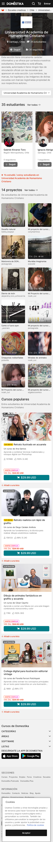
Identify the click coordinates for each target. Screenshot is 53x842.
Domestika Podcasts (10, 781)
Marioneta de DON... (10, 261)
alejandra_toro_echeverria (13, 296)
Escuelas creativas (17, 10)
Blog (31, 793)
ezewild (31, 264)
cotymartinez (34, 232)
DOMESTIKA (15, 3)
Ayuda (37, 793)
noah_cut (32, 296)
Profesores (29, 797)
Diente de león (8, 293)
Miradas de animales (37, 357)
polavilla (5, 360)
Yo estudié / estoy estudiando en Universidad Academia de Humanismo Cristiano (21, 178)
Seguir (16, 49)
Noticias (24, 793)
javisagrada (6, 264)
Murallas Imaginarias (37, 261)
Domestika (5, 793)
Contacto (16, 793)
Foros (29, 777)
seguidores (10, 160)
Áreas (5, 736)
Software (7, 741)
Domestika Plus (26, 781)
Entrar (47, 3)
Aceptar (26, 833)
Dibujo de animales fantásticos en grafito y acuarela (23, 597)
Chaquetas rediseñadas (12, 357)
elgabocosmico (35, 392)
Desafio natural (8, 229)
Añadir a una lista (11, 485)
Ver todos (32, 104)
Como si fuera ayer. (10, 325)
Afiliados (5, 797)
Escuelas (46, 777)
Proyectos (13, 777)
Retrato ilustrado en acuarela (30, 444)
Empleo (22, 777)
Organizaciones (16, 797)
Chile (32, 10)
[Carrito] (39, 3)
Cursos (4, 777)
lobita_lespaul (7, 232)
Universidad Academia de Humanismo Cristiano (26, 34)
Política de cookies (35, 825)
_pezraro (5, 328)
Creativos (37, 777)
